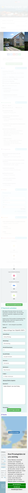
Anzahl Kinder (6, 354)
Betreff (4, 327)
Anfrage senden (14, 410)
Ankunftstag (6, 334)
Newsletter (5, 407)
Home (2, 484)
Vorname (5, 360)
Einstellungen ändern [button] (16, 489)
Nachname (5, 367)
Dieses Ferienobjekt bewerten (14, 304)
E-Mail (4, 373)
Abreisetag (5, 340)
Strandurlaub (4, 464)
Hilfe (2, 486)
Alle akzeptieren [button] (17, 484)
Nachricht (5, 383)
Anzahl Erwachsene (7, 347)
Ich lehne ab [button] (17, 487)
